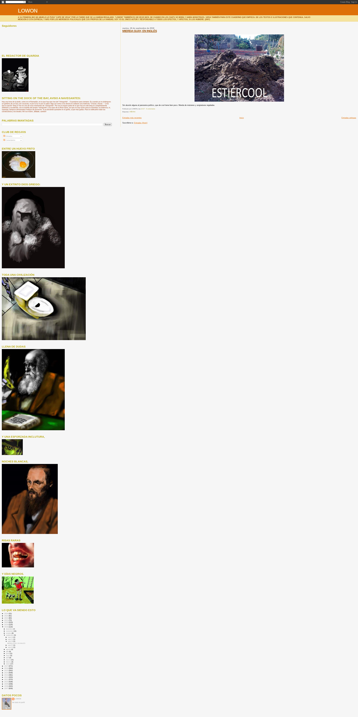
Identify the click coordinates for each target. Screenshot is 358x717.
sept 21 (10, 639)
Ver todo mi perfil (18, 702)
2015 (6, 670)
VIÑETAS (132, 112)
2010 (6, 682)
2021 (6, 620)
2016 (6, 668)
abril (7, 657)
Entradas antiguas (348, 118)
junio (8, 653)
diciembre (9, 629)
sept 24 (10, 637)
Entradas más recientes (132, 118)
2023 (6, 616)
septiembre (10, 635)
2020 (6, 622)
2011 (6, 679)
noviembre (10, 631)
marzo (8, 660)
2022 (6, 618)
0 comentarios (150, 109)
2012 (6, 677)
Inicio (241, 118)
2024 (6, 613)
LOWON (27, 11)
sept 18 (10, 641)
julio (7, 651)
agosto (8, 649)
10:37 (143, 109)
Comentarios (10, 140)
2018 (6, 627)
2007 (6, 688)
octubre (9, 633)
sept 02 (10, 647)
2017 (6, 666)
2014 (6, 673)
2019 (6, 624)
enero (8, 664)
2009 (6, 684)
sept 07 (10, 645)
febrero (8, 662)
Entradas (8, 136)
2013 (6, 675)
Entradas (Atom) (140, 123)
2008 (6, 686)
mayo (8, 655)
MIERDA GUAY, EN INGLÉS (139, 30)
